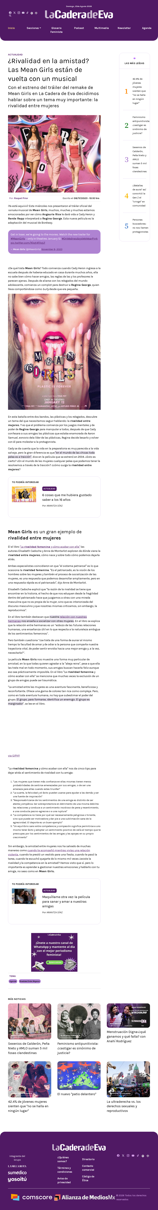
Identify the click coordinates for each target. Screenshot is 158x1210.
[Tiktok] (27, 12)
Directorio (88, 1159)
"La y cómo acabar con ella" (50, 546)
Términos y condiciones (64, 1169)
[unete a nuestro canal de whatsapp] (54, 952)
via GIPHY (14, 755)
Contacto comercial (88, 1167)
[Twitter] (14, 12)
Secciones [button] (33, 28)
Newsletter (124, 28)
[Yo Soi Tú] (17, 1179)
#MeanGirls (18, 238)
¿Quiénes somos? (63, 1159)
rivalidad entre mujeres (30, 981)
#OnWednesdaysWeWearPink (80, 238)
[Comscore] (31, 1197)
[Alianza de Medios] (84, 1197)
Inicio (11, 28)
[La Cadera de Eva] (19, 12)
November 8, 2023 (52, 249)
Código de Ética (88, 1178)
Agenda (146, 28)
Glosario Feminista (56, 30)
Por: (18, 198)
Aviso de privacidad (64, 1180)
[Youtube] (23, 12)
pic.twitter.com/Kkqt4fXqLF (28, 243)
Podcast (79, 28)
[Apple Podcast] (36, 12)
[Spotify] (32, 12)
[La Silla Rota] (17, 1166)
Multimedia (101, 28)
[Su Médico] (17, 1172)
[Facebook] (10, 12)
